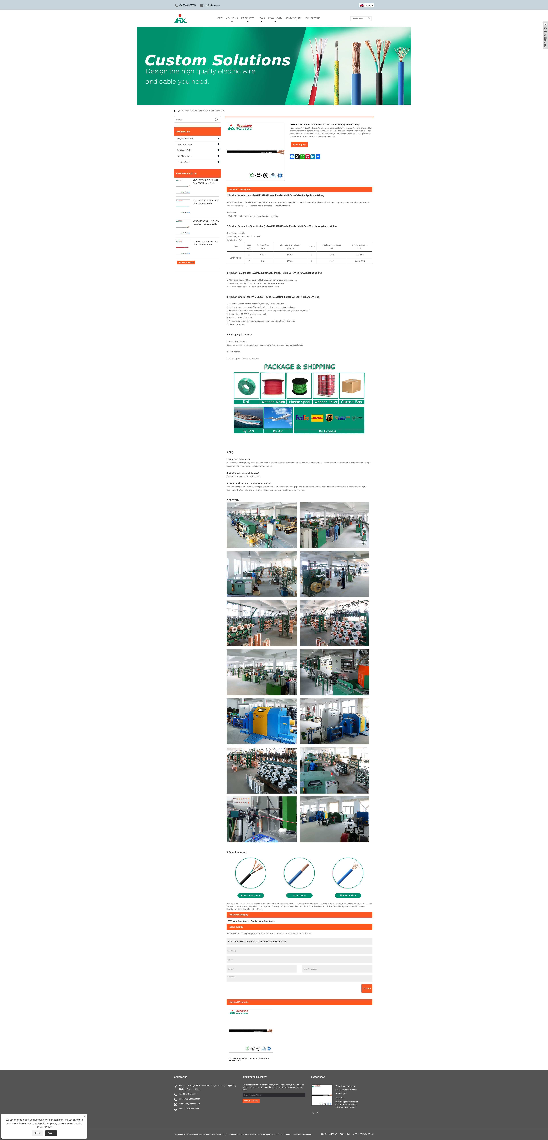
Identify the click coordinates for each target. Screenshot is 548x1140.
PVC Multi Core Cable (238, 921)
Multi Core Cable (196, 111)
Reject (37, 1133)
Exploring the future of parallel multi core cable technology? (346, 1089)
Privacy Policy (367, 1134)
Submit (367, 988)
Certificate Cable (184, 150)
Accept (51, 1133)
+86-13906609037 (192, 1099)
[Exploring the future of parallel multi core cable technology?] (322, 1095)
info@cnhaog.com (212, 5)
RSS (341, 1134)
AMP (355, 1134)
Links (323, 1134)
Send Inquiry (293, 18)
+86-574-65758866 (189, 1094)
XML (348, 1134)
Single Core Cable (185, 138)
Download (275, 18)
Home (219, 18)
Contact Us (312, 18)
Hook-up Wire (183, 162)
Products (247, 18)
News (261, 18)
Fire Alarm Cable (184, 156)
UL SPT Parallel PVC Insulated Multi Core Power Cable (249, 1059)
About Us (232, 18)
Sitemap (333, 1134)
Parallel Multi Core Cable (214, 111)
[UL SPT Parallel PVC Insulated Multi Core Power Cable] (251, 1030)
